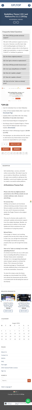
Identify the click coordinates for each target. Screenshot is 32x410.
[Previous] (1, 304)
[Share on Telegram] (26, 153)
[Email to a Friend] (14, 153)
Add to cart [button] (8, 310)
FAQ (2, 361)
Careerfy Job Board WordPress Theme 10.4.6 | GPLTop (8, 305)
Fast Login (4, 364)
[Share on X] (8, 153)
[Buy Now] (18, 403)
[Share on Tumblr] (23, 153)
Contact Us (4, 355)
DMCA (3, 358)
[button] (2, 5)
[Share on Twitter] (11, 153)
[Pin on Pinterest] (17, 153)
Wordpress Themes (16, 19)
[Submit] (29, 380)
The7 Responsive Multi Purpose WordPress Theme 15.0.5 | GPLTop (24, 305)
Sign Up (3, 371)
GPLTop (16, 5)
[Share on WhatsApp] (2, 153)
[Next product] (14, 22)
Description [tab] (6, 165)
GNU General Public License (9, 367)
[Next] (31, 304)
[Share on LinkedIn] (20, 153)
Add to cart (15, 144)
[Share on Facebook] (5, 153)
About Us (4, 352)
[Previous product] (17, 22)
